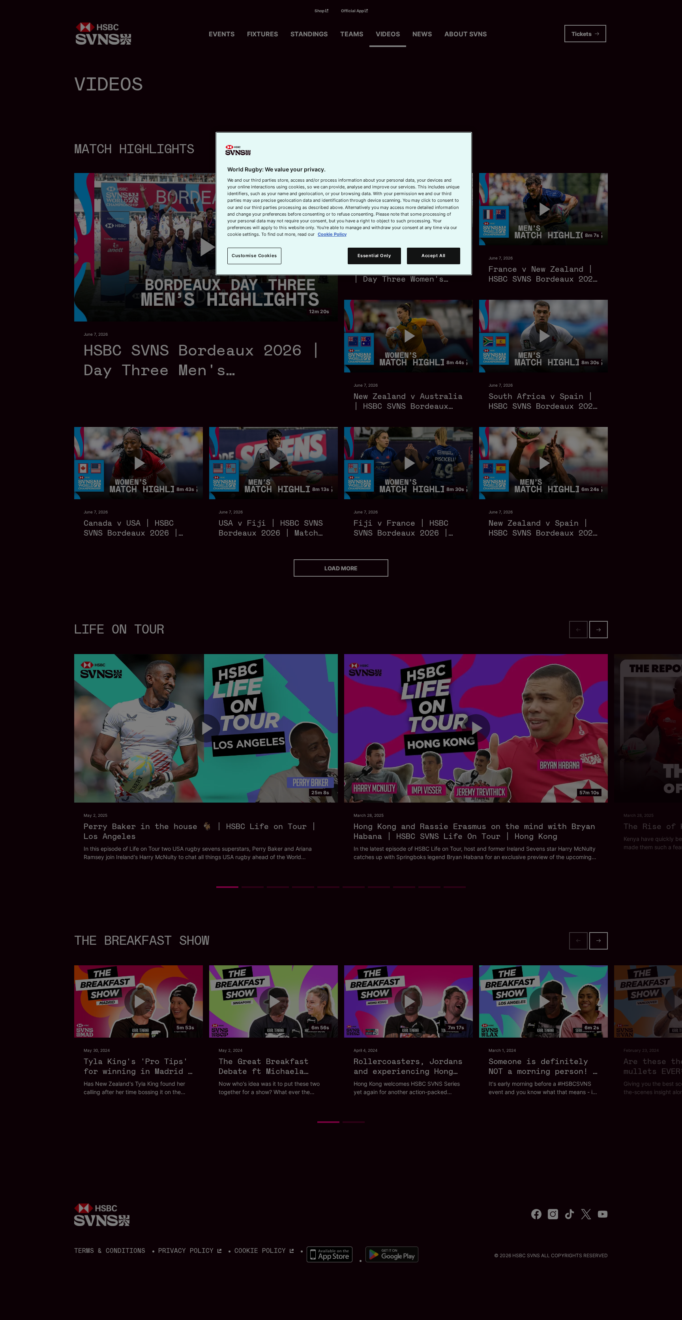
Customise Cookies (254, 255)
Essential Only (374, 255)
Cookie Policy (332, 234)
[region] (343, 203)
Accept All (434, 255)
